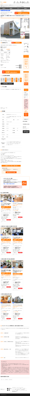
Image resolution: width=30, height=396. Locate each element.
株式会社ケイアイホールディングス (6, 221)
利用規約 (17, 390)
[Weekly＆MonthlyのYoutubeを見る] (7, 390)
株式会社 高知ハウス (17, 289)
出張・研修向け (10, 379)
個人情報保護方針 (23, 389)
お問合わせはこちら (26, 84)
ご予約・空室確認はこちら (24, 183)
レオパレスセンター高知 (26, 92)
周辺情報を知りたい (15, 169)
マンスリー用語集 (14, 389)
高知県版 (4, 2)
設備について (21, 388)
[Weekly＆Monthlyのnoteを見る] (9, 390)
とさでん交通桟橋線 (9, 116)
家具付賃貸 (6, 379)
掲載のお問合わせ (14, 391)
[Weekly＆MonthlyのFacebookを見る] (7, 388)
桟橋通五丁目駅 (14, 116)
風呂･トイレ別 (2, 379)
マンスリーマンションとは (20, 387)
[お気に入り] (19, 19)
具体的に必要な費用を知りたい (7, 169)
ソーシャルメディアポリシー (22, 390)
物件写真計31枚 (27, 35)
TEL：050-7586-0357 (9, 183)
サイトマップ (13, 390)
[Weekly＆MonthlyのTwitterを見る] (10, 388)
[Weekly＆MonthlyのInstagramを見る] (9, 388)
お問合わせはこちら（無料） (26, 114)
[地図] (11, 12)
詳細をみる (3, 219)
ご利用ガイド (26, 66)
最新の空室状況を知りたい (6, 170)
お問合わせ (8, 219)
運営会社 (18, 389)
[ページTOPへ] (28, 394)
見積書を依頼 (18, 42)
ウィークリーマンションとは (15, 388)
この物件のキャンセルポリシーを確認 (26, 131)
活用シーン (25, 388)
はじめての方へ (14, 387)
